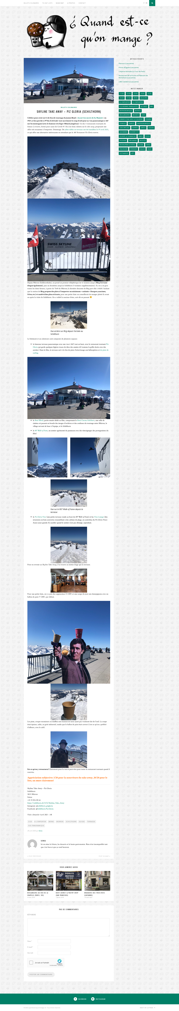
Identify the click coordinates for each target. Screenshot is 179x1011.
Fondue (123, 123)
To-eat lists (47, 3)
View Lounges (99, 517)
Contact (82, 3)
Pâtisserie (133, 140)
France (131, 123)
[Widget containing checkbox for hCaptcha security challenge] (45, 962)
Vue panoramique (36, 825)
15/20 (149, 93)
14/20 (143, 93)
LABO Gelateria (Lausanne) (129, 82)
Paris (141, 136)
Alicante (144, 106)
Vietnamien (124, 153)
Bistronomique (126, 111)
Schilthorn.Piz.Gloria (45, 809)
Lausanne (123, 132)
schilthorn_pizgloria (45, 806)
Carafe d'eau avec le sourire (131, 119)
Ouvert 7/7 (134, 132)
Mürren (60, 821)
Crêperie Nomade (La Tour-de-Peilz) (132, 71)
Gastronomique (143, 123)
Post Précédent (34, 856)
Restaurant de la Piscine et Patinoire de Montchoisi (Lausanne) (133, 76)
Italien (151, 128)
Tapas (148, 145)
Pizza (148, 136)
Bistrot (138, 111)
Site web (30, 953)
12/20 (129, 93)
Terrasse (91, 821)
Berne (51, 821)
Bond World (39, 420)
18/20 (136, 98)
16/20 (122, 98)
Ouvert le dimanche (128, 136)
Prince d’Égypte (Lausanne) (129, 67)
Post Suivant (104, 856)
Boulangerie (125, 115)
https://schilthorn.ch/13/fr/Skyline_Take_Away (45, 803)
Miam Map (60, 3)
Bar (151, 106)
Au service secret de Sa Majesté (90, 118)
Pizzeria (123, 140)
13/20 (136, 93)
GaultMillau (124, 128)
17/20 (129, 98)
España (148, 119)
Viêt (132, 153)
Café (143, 115)
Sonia (40, 831)
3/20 (30, 821)
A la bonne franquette (129, 106)
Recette (143, 140)
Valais (142, 149)
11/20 (122, 93)
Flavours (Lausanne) (126, 63)
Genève (135, 128)
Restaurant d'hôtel (127, 145)
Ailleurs (144, 98)
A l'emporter (40, 821)
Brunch (136, 115)
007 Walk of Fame (41, 430)
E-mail (30, 947)
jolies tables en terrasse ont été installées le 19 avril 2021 (86, 129)
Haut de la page (147, 1008)
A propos (71, 3)
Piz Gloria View (40, 517)
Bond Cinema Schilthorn (85, 420)
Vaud (149, 149)
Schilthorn (71, 821)
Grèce (143, 128)
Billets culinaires (31, 3)
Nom (29, 941)
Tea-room (123, 149)
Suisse (82, 821)
